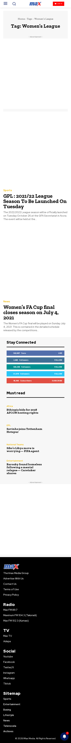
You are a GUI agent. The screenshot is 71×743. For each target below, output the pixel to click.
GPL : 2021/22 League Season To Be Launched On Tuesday (35, 201)
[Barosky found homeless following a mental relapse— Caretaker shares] (55, 467)
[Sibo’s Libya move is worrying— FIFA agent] (55, 448)
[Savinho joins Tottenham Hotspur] (55, 428)
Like (60, 353)
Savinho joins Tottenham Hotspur (24, 430)
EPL (9, 425)
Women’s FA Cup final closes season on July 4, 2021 (31, 312)
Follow (58, 360)
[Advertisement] (35, 74)
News (6, 301)
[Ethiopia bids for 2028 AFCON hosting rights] (55, 409)
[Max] (35, 3)
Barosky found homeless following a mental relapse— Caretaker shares (24, 468)
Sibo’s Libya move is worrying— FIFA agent (23, 449)
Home (21, 18)
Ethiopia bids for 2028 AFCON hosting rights (22, 411)
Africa (10, 406)
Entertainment (15, 461)
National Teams (15, 444)
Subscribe (57, 380)
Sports (7, 190)
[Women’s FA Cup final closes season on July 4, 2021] (35, 261)
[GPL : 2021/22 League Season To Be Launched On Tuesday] (35, 150)
